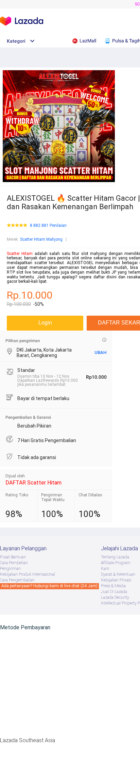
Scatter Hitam (20, 253)
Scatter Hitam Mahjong (41, 239)
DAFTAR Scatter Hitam (33, 482)
